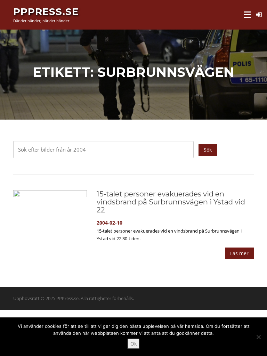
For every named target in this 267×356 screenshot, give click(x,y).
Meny (248, 14)
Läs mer (239, 253)
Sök (208, 149)
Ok (133, 343)
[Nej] (258, 336)
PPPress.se (46, 11)
